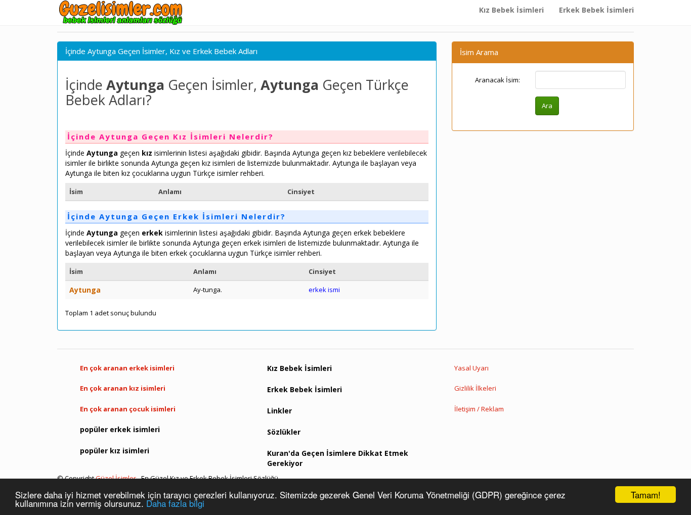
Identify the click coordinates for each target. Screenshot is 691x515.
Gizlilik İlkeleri (475, 388)
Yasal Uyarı (471, 367)
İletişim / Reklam (479, 408)
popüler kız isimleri (114, 450)
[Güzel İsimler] (123, 12)
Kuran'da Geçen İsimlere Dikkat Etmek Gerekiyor (337, 458)
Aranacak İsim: (497, 79)
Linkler (279, 410)
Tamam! (646, 494)
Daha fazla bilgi (175, 503)
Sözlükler (283, 432)
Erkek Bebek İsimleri (596, 10)
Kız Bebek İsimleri (511, 10)
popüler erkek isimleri (120, 429)
